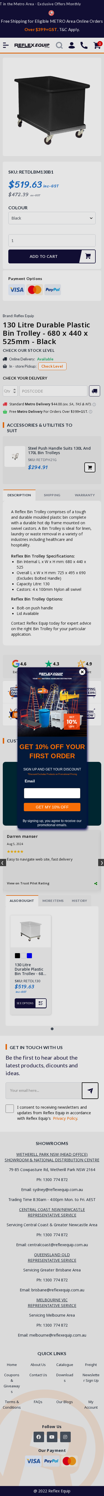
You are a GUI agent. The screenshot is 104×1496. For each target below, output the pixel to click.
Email (30, 781)
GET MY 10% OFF (52, 807)
